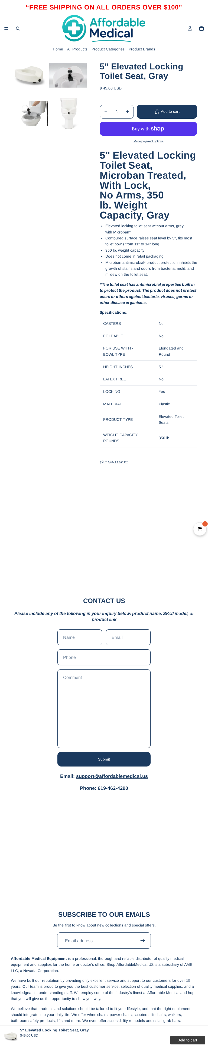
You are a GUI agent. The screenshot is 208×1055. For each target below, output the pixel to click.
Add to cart (170, 111)
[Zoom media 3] (29, 113)
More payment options (149, 141)
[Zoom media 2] (68, 75)
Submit (104, 759)
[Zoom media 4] (68, 113)
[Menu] (6, 28)
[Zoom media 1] (29, 75)
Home (58, 49)
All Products (77, 49)
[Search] (18, 28)
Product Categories (108, 49)
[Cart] (201, 28)
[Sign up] (142, 940)
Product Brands (142, 49)
